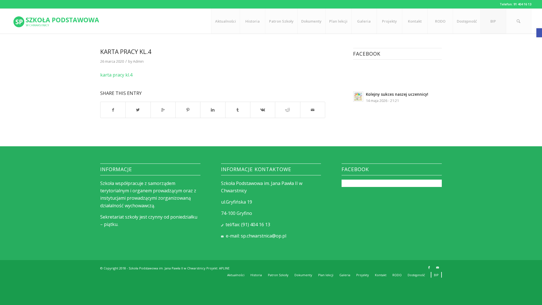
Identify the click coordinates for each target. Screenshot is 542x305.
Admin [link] (138, 61)
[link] (539, 32)
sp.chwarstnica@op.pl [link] (263, 236)
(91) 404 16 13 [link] (255, 224)
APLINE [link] (224, 268)
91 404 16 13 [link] (522, 4)
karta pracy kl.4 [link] (125, 52)
